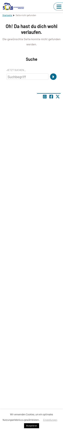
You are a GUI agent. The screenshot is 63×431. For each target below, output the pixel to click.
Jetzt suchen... (16, 69)
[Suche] (53, 76)
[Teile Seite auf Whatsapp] (45, 96)
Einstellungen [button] (50, 419)
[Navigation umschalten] (59, 6)
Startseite (7, 15)
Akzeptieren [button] (31, 425)
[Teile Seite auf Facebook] (51, 96)
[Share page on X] (58, 96)
